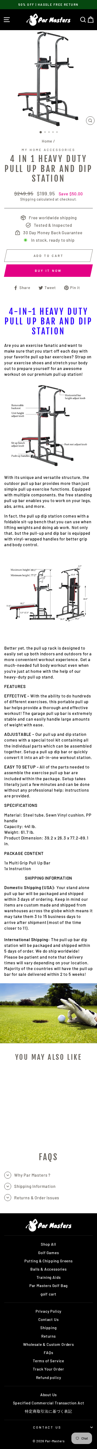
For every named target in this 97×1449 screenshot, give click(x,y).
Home (47, 141)
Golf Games (48, 1252)
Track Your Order (48, 1369)
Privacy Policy (49, 1311)
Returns (48, 1336)
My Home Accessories (48, 150)
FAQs (48, 1352)
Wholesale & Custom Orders (48, 1344)
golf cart (48, 1294)
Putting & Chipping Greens (48, 1261)
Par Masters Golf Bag (48, 1285)
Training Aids (49, 1277)
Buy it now (48, 271)
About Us (48, 1394)
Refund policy (48, 1377)
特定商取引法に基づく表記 (48, 1411)
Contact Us (48, 1319)
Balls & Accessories (48, 1269)
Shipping (28, 199)
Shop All (48, 1244)
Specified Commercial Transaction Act (48, 1403)
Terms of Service (48, 1361)
